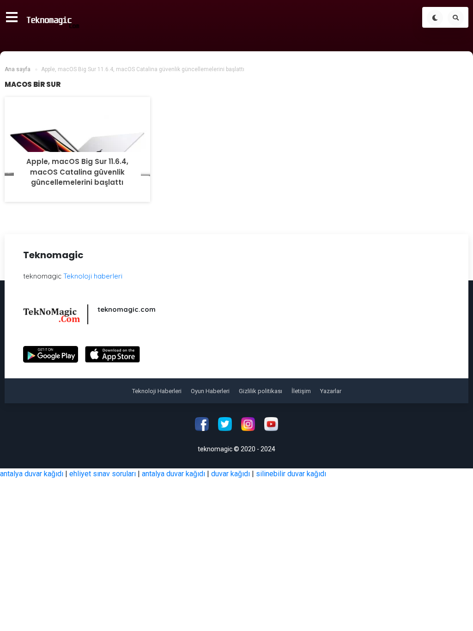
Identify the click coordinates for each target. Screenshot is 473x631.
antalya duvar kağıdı (31, 473)
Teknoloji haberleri (92, 276)
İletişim (301, 391)
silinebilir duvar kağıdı (291, 473)
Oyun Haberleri (210, 391)
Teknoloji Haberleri (157, 391)
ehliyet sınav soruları (102, 473)
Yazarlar (330, 391)
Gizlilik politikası (260, 391)
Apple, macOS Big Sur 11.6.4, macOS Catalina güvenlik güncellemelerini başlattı (77, 172)
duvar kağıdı (230, 473)
